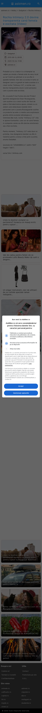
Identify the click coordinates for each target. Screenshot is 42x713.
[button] (21, 348)
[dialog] (21, 356)
